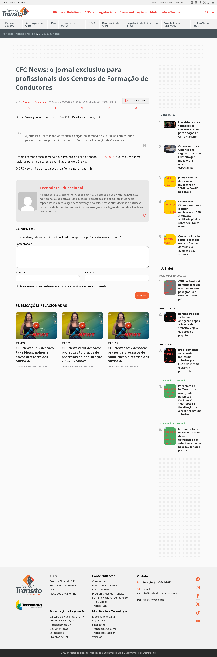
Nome (20, 272)
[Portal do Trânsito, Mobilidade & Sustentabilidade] (29, 585)
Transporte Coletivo (104, 628)
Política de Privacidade (150, 599)
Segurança (98, 620)
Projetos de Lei (59, 637)
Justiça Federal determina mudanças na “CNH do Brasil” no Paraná (188, 185)
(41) (163, 582)
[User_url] (144, 215)
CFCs (42, 34)
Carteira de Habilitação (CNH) (67, 616)
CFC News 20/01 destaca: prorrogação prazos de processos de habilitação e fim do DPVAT (82, 354)
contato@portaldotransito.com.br (157, 593)
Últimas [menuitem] (59, 12)
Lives (53, 589)
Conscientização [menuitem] (131, 12)
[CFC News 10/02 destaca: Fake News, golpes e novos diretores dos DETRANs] (36, 325)
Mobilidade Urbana (103, 616)
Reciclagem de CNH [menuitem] (34, 24)
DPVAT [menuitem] (92, 23)
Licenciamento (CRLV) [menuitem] (70, 24)
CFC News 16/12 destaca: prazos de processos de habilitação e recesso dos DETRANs (128, 354)
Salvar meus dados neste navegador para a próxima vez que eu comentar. (64, 286)
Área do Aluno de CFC (62, 581)
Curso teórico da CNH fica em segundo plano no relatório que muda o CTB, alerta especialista (189, 157)
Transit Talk (99, 605)
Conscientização (103, 576)
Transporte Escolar (103, 632)
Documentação (59, 628)
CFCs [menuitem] (88, 12)
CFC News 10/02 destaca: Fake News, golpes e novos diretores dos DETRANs (35, 354)
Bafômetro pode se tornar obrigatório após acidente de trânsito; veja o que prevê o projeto (189, 324)
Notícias (32, 34)
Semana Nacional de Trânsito (110, 597)
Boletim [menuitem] (73, 12)
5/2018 (109, 157)
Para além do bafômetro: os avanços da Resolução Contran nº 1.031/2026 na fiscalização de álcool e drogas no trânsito (189, 400)
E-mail (89, 272)
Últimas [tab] (166, 268)
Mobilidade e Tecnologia (109, 611)
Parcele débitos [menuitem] (9, 24)
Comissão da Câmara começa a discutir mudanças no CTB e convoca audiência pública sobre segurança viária (189, 214)
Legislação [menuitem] (106, 12)
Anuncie (180, 2)
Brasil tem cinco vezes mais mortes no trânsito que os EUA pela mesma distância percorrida (189, 360)
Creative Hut (149, 652)
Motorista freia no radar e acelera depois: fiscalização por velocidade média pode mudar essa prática (189, 439)
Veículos (97, 637)
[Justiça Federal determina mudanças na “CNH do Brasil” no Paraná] (170, 181)
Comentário (24, 244)
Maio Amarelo (100, 589)
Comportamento (102, 581)
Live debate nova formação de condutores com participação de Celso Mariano (189, 129)
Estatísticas (57, 632)
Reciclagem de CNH (62, 624)
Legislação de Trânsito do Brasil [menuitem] (142, 24)
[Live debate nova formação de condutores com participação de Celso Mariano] (170, 124)
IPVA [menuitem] (53, 23)
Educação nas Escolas (105, 585)
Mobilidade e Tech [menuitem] (163, 12)
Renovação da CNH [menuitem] (110, 24)
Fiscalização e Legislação (67, 611)
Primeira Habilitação (62, 620)
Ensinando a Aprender (63, 585)
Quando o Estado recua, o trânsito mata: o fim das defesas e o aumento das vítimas (189, 245)
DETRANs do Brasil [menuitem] (201, 24)
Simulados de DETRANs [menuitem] (172, 24)
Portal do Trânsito (13, 34)
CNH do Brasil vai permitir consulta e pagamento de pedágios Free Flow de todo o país (189, 290)
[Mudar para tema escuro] (213, 12)
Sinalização (98, 624)
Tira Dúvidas (99, 601)
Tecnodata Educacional (161, 2)
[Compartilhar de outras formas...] (135, 108)
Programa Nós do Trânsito (108, 593)
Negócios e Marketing (63, 593)
